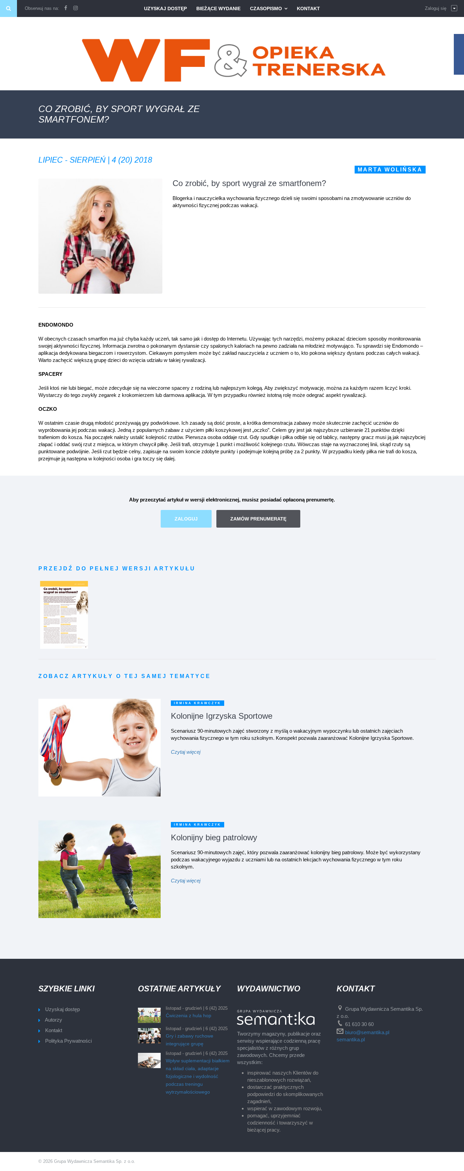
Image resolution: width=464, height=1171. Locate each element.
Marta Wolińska (390, 169)
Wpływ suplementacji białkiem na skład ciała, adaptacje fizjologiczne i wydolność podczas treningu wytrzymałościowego (198, 1076)
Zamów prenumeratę (258, 519)
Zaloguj (186, 519)
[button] (441, 8)
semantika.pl (351, 1039)
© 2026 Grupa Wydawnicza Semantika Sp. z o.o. (86, 1161)
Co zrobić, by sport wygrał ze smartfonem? (249, 183)
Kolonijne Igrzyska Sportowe (221, 715)
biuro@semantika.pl (367, 1032)
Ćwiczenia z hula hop (188, 1015)
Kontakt (308, 8)
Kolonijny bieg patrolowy (214, 837)
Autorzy (53, 1020)
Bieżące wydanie (218, 8)
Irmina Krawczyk (197, 703)
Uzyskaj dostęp (165, 8)
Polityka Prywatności (68, 1041)
